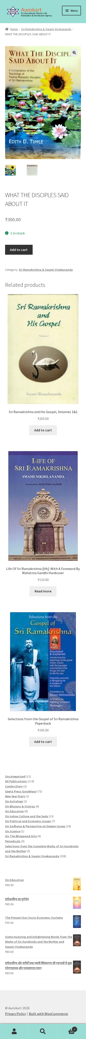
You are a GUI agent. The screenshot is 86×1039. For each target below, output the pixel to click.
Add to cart (19, 249)
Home (14, 29)
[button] (74, 52)
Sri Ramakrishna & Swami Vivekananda (46, 29)
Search (43, 1031)
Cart (66, 1027)
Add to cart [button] (43, 430)
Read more (43, 591)
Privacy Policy (15, 1013)
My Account (14, 1031)
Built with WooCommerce (48, 1013)
